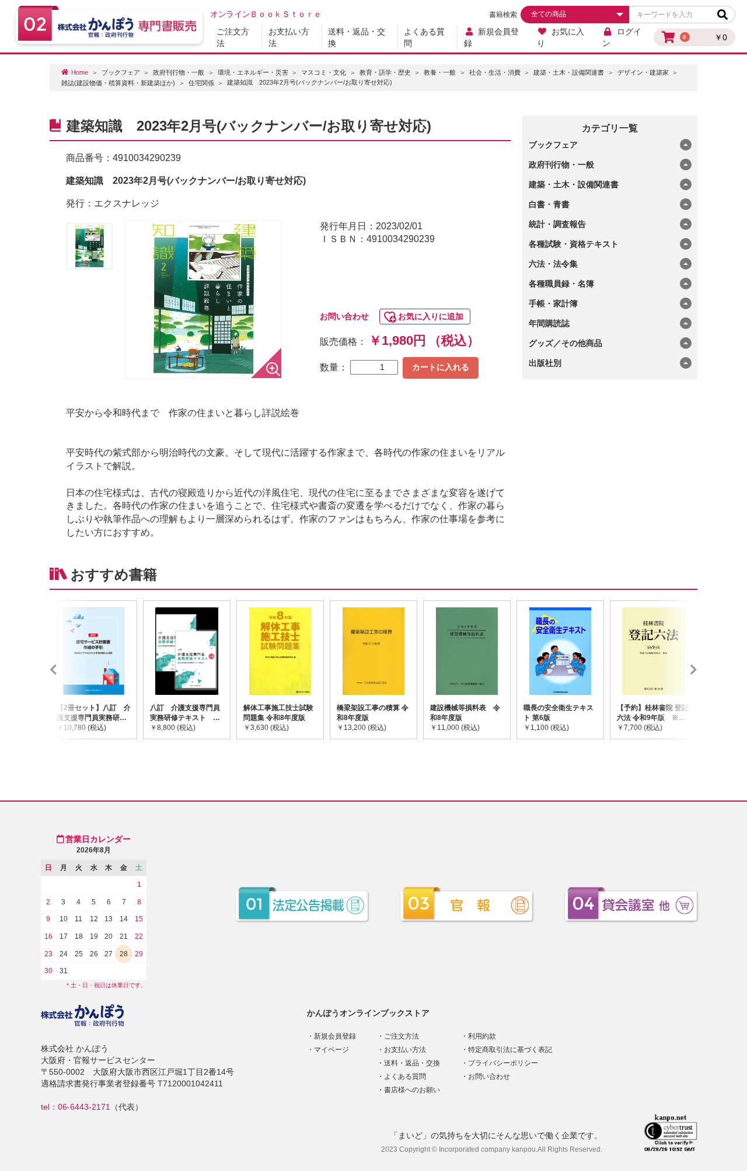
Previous (71, 670)
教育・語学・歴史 (385, 72)
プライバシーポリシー (503, 1063)
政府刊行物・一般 (178, 72)
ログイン (621, 37)
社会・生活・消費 (495, 72)
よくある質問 (424, 37)
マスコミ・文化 (323, 72)
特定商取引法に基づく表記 (510, 1050)
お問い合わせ (344, 316)
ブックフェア (121, 72)
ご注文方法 (233, 37)
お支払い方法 (288, 37)
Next (676, 670)
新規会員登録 (491, 37)
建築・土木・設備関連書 (568, 72)
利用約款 (482, 1036)
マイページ (331, 1050)
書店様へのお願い (412, 1090)
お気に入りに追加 (430, 316)
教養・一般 (440, 72)
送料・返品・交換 (356, 37)
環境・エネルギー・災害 (253, 72)
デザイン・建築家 (643, 72)
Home (79, 72)
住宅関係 (201, 82)
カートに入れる (440, 367)
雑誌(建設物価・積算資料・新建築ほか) (118, 82)
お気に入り (560, 37)
